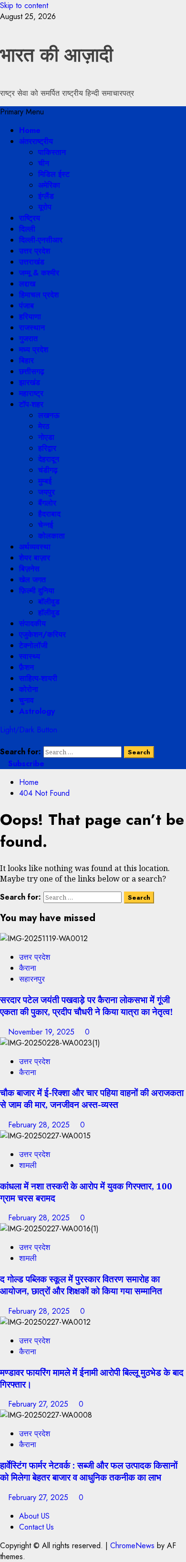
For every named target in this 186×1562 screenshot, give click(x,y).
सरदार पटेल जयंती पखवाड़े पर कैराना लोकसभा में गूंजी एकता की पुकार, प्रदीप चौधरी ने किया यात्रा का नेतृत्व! (86, 1005)
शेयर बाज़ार (34, 557)
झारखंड (29, 382)
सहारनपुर (32, 979)
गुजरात (28, 338)
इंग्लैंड (46, 196)
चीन (43, 163)
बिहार (26, 360)
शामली (28, 1165)
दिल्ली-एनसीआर (40, 239)
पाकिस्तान (52, 152)
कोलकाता (51, 535)
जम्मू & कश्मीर (39, 272)
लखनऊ (49, 415)
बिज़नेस (29, 568)
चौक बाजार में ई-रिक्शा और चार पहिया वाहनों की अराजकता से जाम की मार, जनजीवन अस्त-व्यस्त (92, 1098)
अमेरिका (49, 185)
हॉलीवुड (49, 612)
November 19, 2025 (42, 1031)
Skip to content (24, 5)
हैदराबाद (49, 513)
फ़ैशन (26, 667)
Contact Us (36, 1526)
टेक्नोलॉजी (33, 645)
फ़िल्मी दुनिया (36, 590)
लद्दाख (27, 283)
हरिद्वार (47, 448)
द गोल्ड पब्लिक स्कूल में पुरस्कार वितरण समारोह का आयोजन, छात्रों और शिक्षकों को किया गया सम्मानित (81, 1285)
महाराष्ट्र (31, 393)
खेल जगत (32, 579)
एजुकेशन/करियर (42, 634)
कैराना (27, 968)
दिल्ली (27, 228)
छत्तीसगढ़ (31, 371)
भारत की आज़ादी (56, 55)
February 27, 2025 (39, 1404)
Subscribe (25, 763)
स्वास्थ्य (29, 656)
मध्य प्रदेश (33, 349)
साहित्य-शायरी (38, 678)
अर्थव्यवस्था (35, 546)
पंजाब (26, 305)
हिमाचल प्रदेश (39, 294)
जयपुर (46, 492)
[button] (22, 111)
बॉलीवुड (49, 601)
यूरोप (45, 207)
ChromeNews (132, 1545)
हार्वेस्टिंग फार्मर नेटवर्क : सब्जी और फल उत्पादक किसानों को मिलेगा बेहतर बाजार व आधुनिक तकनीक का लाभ (88, 1471)
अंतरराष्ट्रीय (36, 141)
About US (34, 1516)
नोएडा (46, 437)
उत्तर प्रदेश (34, 250)
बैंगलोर (47, 502)
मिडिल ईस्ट (54, 174)
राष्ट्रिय (29, 218)
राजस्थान (32, 327)
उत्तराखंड (31, 261)
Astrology (37, 711)
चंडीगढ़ (48, 470)
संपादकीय (32, 623)
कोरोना (28, 689)
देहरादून (48, 459)
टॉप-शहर (31, 404)
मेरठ (44, 426)
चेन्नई (45, 524)
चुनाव (26, 700)
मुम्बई (45, 481)
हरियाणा (30, 316)
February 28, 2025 (40, 1124)
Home (30, 130)
